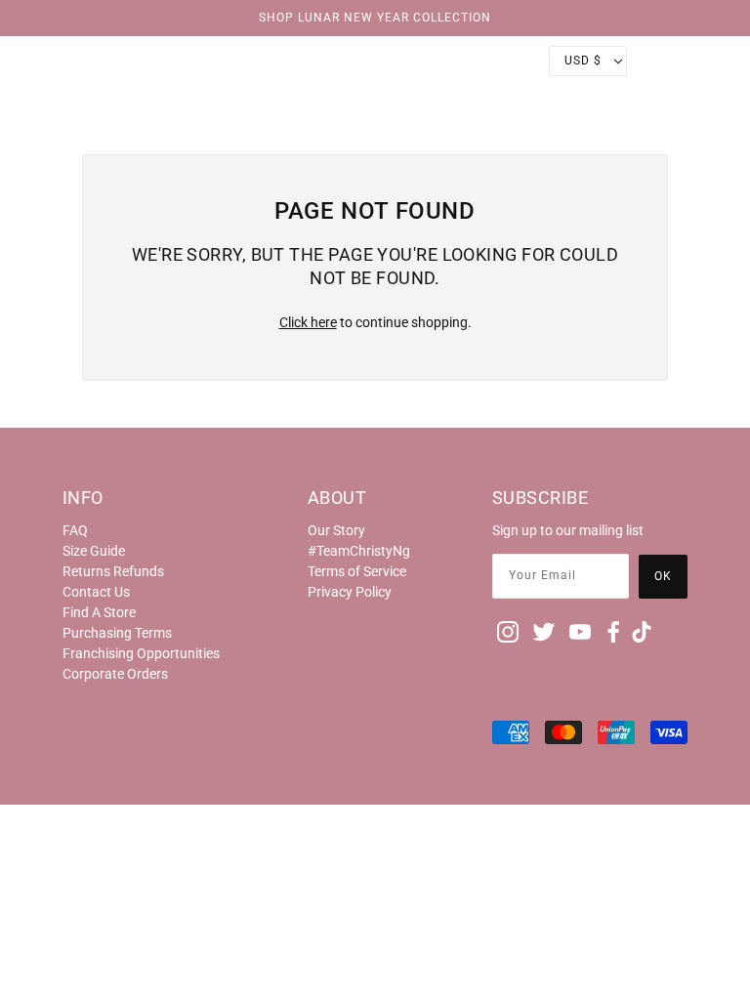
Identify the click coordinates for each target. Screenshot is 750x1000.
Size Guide (93, 551)
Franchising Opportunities (141, 653)
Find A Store (99, 612)
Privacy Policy (350, 592)
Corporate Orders (115, 674)
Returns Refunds (113, 571)
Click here (308, 322)
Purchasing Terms (117, 633)
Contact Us (96, 592)
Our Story (336, 530)
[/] (375, 60)
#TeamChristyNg (359, 551)
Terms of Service (357, 571)
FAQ (75, 530)
